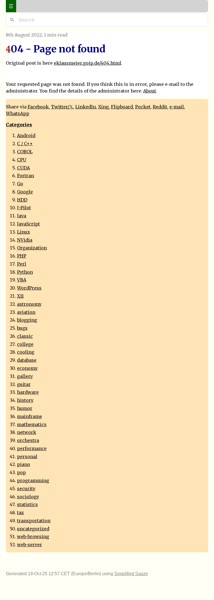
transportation (33, 520)
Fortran (25, 175)
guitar (24, 384)
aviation (26, 312)
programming (33, 480)
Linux (23, 232)
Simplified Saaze (131, 573)
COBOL (25, 151)
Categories (19, 124)
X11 (20, 296)
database (27, 360)
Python (25, 272)
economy (27, 368)
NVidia (24, 240)
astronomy (29, 304)
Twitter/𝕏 (62, 107)
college (25, 344)
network (26, 432)
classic (25, 336)
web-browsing (33, 536)
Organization (32, 248)
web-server (29, 544)
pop (21, 472)
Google (25, 192)
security (26, 488)
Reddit (160, 107)
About (149, 91)
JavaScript (28, 224)
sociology (28, 496)
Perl (21, 264)
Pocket (142, 107)
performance (32, 448)
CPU (21, 159)
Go (20, 183)
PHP (21, 256)
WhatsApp (17, 113)
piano (23, 464)
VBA (21, 280)
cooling (25, 352)
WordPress (29, 288)
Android (26, 135)
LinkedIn (85, 107)
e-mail (176, 107)
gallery (25, 376)
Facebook (38, 107)
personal (27, 456)
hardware (28, 392)
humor (24, 408)
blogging (27, 320)
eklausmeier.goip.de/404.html (87, 63)
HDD (22, 200)
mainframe (29, 416)
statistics (27, 504)
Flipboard (122, 107)
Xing (103, 107)
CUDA (23, 168)
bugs (22, 328)
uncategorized (33, 528)
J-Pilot (24, 207)
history (25, 400)
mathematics (32, 424)
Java (21, 215)
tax (20, 512)
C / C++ (25, 143)
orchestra (28, 440)
